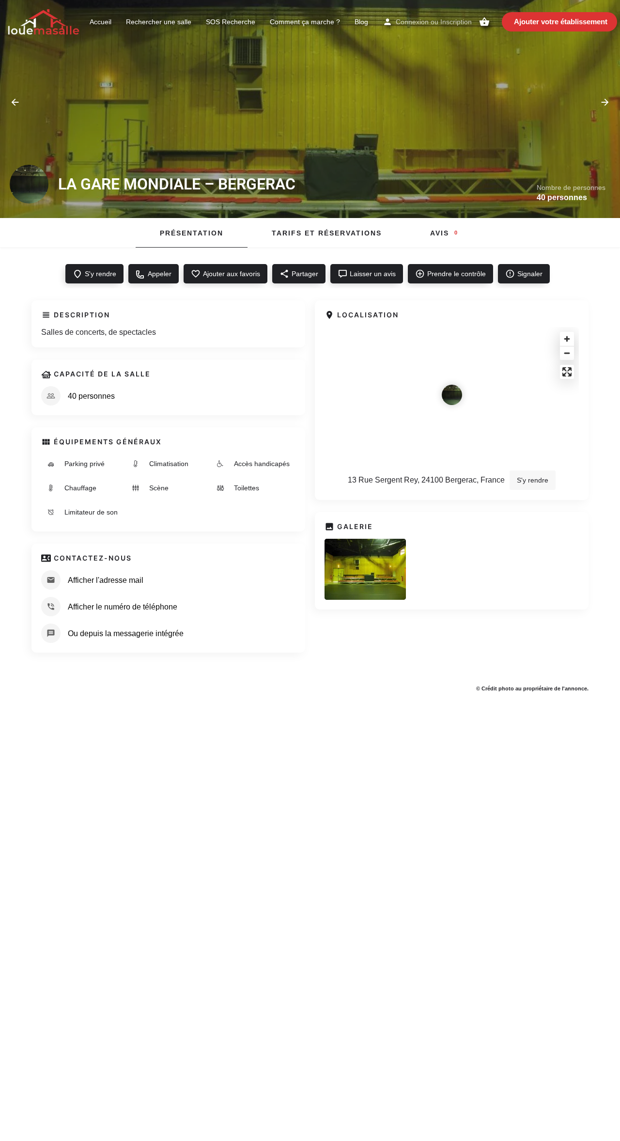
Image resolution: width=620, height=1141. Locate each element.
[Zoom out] (567, 353)
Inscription (456, 22)
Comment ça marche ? (305, 22)
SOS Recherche (230, 22)
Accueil (100, 22)
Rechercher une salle (158, 22)
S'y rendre (532, 480)
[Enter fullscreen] (567, 372)
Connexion (412, 22)
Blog (361, 22)
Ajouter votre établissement (560, 21)
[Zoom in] (567, 339)
